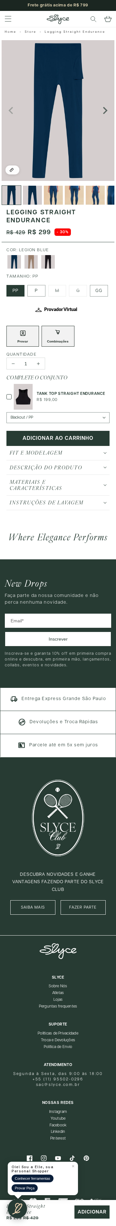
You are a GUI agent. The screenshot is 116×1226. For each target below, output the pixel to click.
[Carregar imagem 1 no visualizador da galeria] (11, 195)
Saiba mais (33, 907)
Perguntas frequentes (58, 1006)
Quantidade (21, 354)
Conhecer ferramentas (32, 1178)
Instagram (58, 1112)
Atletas (58, 993)
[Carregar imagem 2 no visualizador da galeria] (32, 195)
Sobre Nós (58, 986)
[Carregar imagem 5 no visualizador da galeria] (95, 195)
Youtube (58, 1118)
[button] (94, 19)
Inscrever (58, 639)
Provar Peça (24, 1188)
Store (30, 32)
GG (98, 291)
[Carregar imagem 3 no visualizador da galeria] (53, 195)
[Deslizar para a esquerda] (11, 110)
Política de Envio (58, 1047)
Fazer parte (83, 907)
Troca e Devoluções (58, 1040)
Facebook (58, 1125)
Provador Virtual (60, 309)
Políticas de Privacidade (58, 1033)
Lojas (58, 1000)
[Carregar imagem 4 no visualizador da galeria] (74, 195)
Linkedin (58, 1132)
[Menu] (8, 19)
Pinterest (58, 1138)
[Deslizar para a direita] (104, 110)
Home (10, 32)
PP (15, 291)
